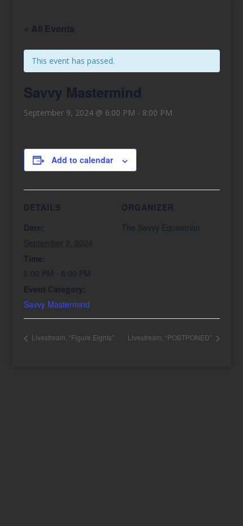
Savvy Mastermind (57, 304)
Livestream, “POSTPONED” (171, 337)
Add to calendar (82, 159)
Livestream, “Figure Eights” (72, 337)
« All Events (49, 28)
